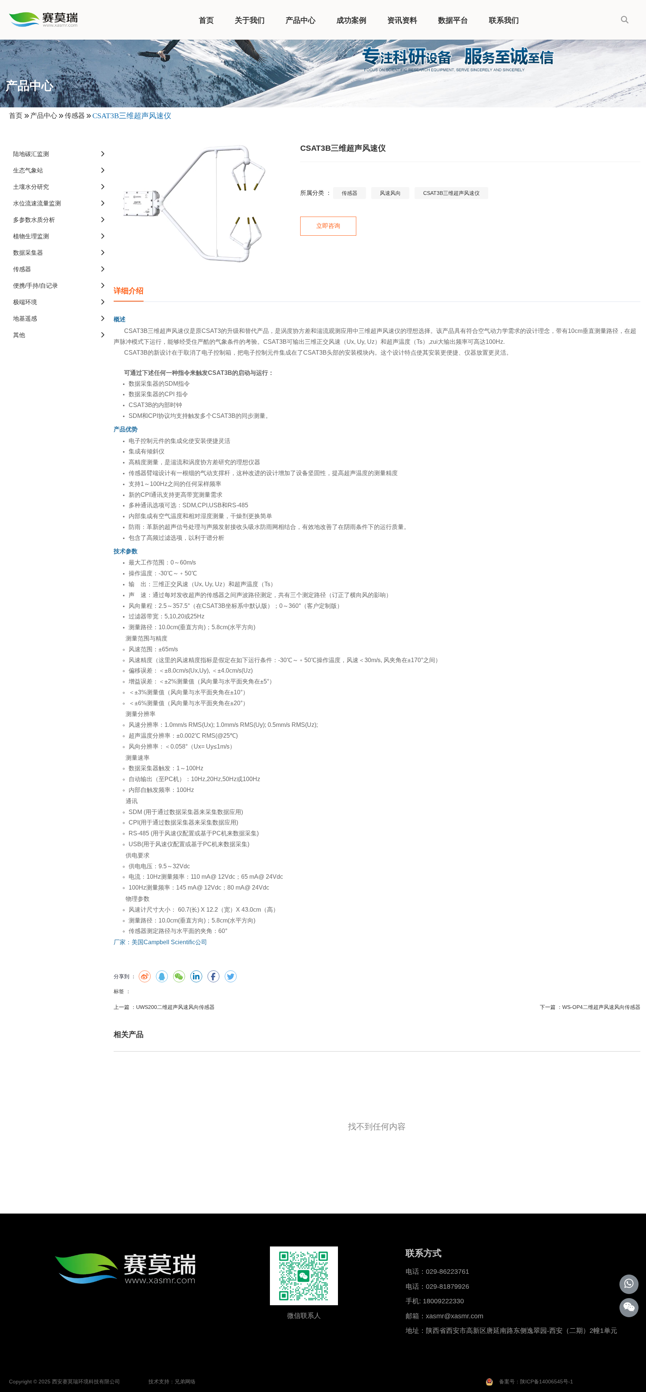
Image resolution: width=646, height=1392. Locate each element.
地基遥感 (25, 318)
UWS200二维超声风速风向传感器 (175, 1007)
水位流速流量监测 (37, 203)
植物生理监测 (31, 236)
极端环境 (25, 302)
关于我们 (250, 20)
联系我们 (504, 20)
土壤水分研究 (31, 187)
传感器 (75, 115)
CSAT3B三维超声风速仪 (451, 193)
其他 (19, 335)
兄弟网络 (185, 1382)
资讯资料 (402, 20)
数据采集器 (28, 253)
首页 (206, 20)
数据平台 (453, 20)
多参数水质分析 (34, 220)
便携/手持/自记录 (35, 285)
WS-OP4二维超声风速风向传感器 (601, 1007)
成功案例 (351, 20)
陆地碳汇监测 (31, 154)
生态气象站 (28, 170)
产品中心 (301, 20)
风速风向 (390, 193)
